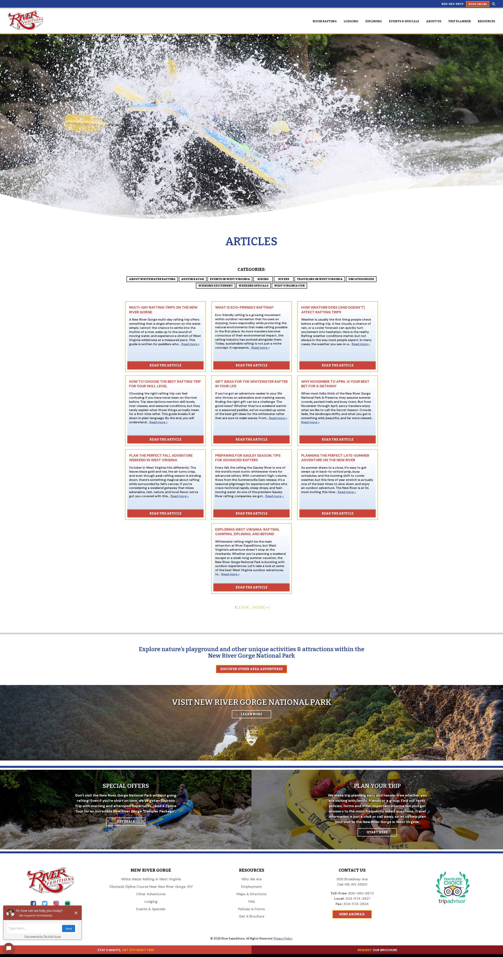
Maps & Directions (252, 894)
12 (258, 607)
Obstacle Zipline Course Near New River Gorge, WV (151, 886)
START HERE (377, 832)
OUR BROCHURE (377, 950)
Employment (251, 886)
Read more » (190, 344)
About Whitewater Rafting (152, 279)
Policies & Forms (251, 909)
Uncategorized (361, 279)
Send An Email (352, 914)
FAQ (251, 901)
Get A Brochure (251, 916)
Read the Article (165, 365)
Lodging (351, 21)
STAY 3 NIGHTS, (125, 950)
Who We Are (251, 879)
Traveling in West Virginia (320, 279)
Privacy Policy (283, 938)
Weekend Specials (253, 285)
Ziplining (373, 21)
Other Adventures (151, 894)
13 (262, 607)
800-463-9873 (452, 4)
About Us (433, 21)
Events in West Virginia (230, 279)
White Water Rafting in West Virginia (151, 879)
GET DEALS (126, 821)
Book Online (477, 4)
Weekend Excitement (215, 285)
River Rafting (325, 21)
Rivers (283, 279)
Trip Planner (459, 21)
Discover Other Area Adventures (251, 669)
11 (254, 607)
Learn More (251, 714)
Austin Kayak (192, 279)
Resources (486, 21)
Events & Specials (404, 21)
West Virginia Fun (289, 285)
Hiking (263, 279)
